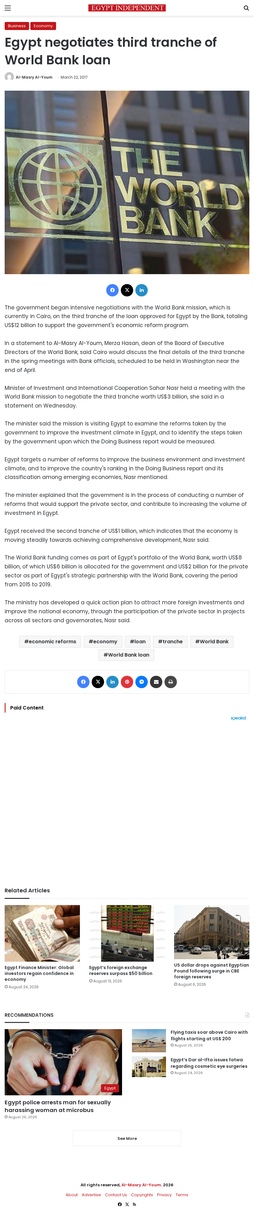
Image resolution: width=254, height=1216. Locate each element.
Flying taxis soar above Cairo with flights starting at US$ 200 (209, 1035)
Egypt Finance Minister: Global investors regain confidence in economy (39, 973)
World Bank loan (128, 654)
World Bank (214, 641)
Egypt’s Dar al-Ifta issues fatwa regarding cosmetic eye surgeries (209, 1063)
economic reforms (52, 641)
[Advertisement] (127, 804)
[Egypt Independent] (127, 7)
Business (17, 26)
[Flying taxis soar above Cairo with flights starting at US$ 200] (149, 1040)
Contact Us (116, 1195)
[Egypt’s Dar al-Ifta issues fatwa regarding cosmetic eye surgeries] (149, 1067)
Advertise (91, 1195)
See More (127, 1138)
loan (140, 641)
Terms (182, 1195)
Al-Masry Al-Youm (34, 77)
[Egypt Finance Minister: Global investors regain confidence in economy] (42, 933)
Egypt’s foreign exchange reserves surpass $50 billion (120, 970)
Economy (43, 26)
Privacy (164, 1195)
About (72, 1195)
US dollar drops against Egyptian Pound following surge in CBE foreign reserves (211, 971)
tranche (173, 641)
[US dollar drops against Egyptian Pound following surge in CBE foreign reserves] (211, 932)
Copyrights (142, 1195)
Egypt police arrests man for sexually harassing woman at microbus (58, 1106)
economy (105, 641)
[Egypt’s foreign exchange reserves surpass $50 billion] (126, 933)
